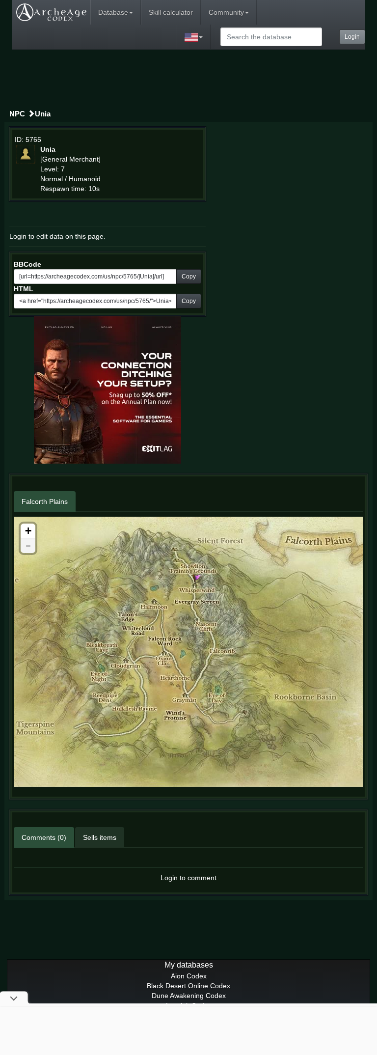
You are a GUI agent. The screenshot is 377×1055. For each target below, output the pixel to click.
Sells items (99, 837)
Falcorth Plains (45, 501)
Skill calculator (171, 12)
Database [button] (113, 12)
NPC (17, 114)
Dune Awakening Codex (189, 995)
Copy (189, 276)
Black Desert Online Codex (188, 986)
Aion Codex (189, 976)
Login (352, 36)
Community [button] (226, 12)
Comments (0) (44, 837)
